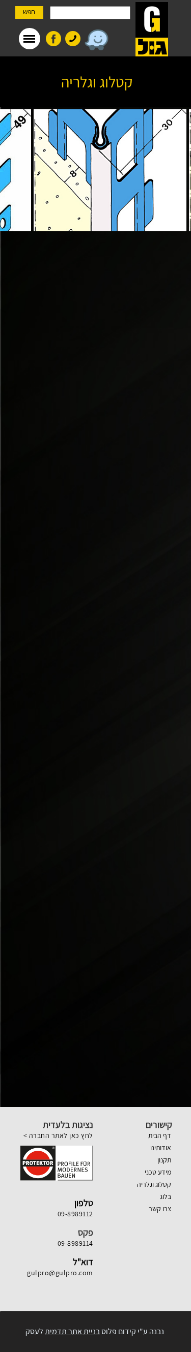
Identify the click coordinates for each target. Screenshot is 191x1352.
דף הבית (159, 1135)
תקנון (164, 1159)
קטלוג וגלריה (154, 1184)
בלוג (165, 1196)
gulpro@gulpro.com (60, 1272)
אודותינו (160, 1147)
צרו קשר (160, 1208)
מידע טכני (158, 1172)
